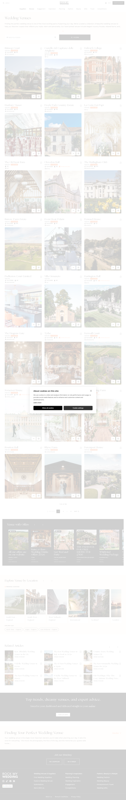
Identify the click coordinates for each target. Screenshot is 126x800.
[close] (91, 390)
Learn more (37, 402)
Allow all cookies (48, 408)
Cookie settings (78, 408)
